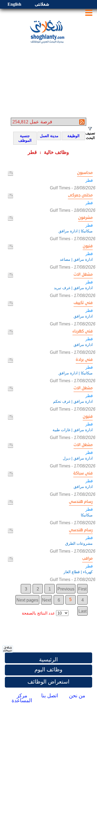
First (82, 589)
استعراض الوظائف (48, 682)
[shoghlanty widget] (8, 649)
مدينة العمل (48, 136)
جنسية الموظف (23, 138)
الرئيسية (48, 659)
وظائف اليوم (48, 669)
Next (46, 600)
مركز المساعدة (22, 698)
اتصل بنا (49, 695)
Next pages (27, 600)
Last (82, 611)
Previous (65, 589)
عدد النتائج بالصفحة (38, 613)
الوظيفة (71, 136)
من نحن (77, 695)
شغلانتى (42, 4)
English (14, 4)
